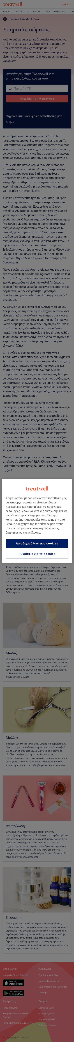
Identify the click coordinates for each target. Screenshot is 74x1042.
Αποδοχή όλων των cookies (37, 543)
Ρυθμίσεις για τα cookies (36, 554)
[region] (37, 521)
